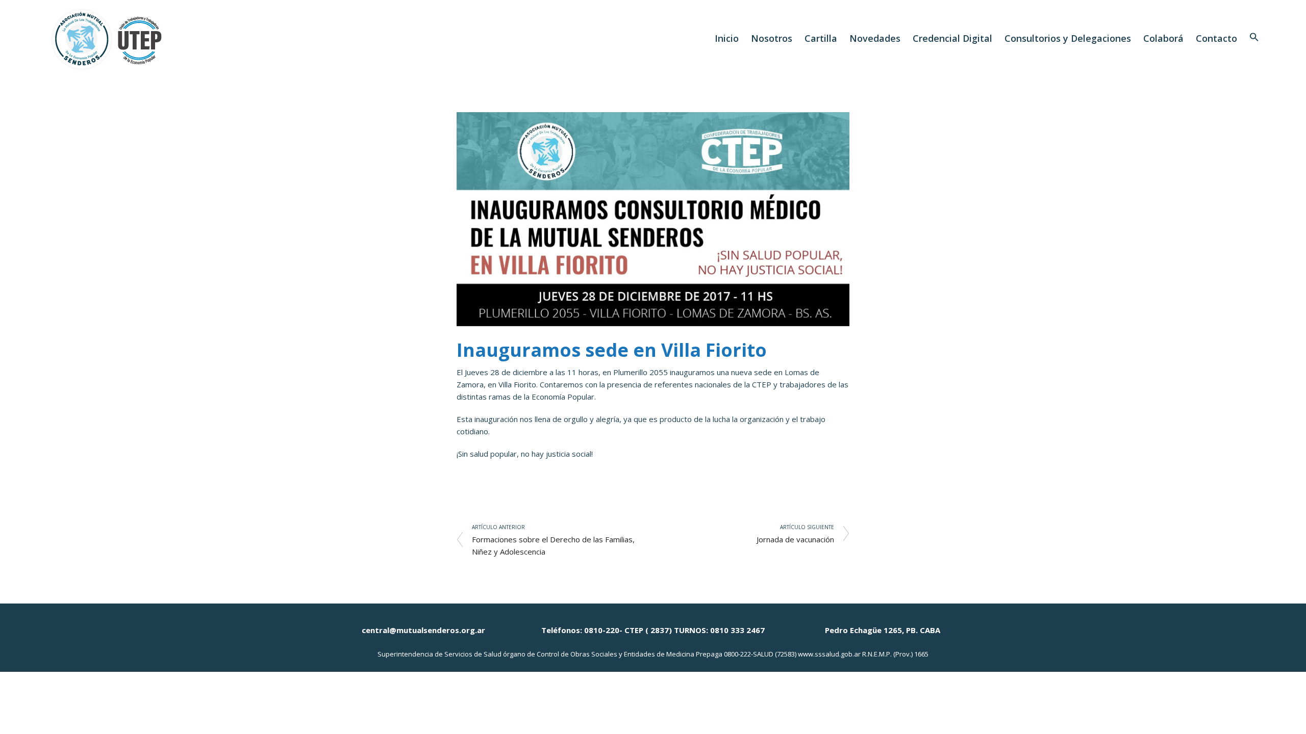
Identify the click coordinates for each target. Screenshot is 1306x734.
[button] (1254, 38)
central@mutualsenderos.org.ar (423, 630)
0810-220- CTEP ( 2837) (628, 630)
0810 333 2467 (737, 630)
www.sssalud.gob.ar (829, 654)
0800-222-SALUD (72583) (760, 654)
